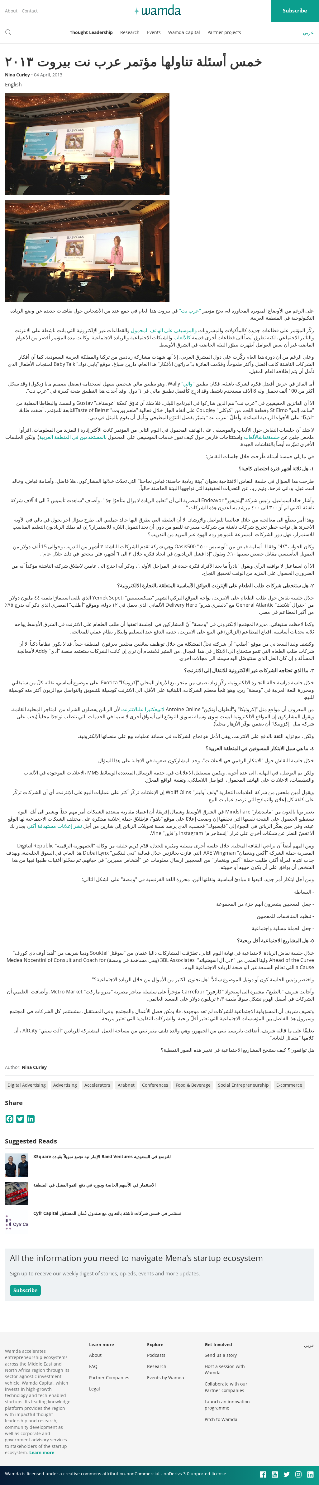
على (140, 709)
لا (163, 709)
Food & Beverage (193, 1085)
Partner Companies (109, 1378)
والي (188, 383)
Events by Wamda (165, 1378)
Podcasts (156, 1355)
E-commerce (289, 1085)
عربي (308, 32)
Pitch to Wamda (221, 1419)
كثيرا (150, 709)
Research (130, 32)
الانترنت (129, 709)
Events (154, 32)
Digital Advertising (26, 1085)
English (13, 84)
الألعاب (251, 437)
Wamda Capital (184, 32)
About (11, 11)
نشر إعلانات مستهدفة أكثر (55, 826)
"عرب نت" (190, 310)
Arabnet (126, 1085)
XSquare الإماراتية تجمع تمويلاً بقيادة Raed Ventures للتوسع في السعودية (102, 1156)
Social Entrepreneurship (243, 1085)
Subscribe (295, 10)
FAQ (93, 1366)
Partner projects (224, 32)
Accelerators (97, 1085)
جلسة (274, 437)
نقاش (263, 437)
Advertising (65, 1085)
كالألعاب (182, 337)
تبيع (158, 709)
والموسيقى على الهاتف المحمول (164, 330)
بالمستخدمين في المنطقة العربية (73, 437)
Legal (94, 1389)
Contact (30, 11)
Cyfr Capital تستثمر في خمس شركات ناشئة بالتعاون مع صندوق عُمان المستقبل (107, 1213)
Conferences (155, 1085)
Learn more (41, 1452)
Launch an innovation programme (227, 1405)
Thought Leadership (91, 32)
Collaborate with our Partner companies (226, 1387)
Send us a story (221, 1355)
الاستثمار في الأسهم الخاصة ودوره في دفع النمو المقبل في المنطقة (94, 1185)
